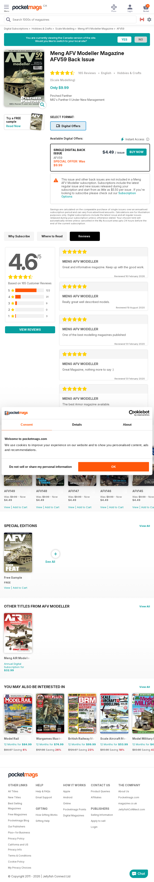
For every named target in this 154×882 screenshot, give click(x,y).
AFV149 (9, 491)
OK (113, 466)
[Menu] (6, 7)
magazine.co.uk (127, 803)
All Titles (13, 791)
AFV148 (41, 491)
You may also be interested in (34, 687)
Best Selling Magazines (15, 806)
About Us (123, 791)
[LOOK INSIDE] (24, 105)
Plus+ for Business (19, 832)
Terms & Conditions (19, 855)
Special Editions (20, 526)
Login (94, 826)
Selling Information (102, 814)
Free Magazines (17, 814)
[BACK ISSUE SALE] (18, 484)
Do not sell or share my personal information (40, 466)
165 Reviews (87, 73)
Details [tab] (77, 424)
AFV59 (120, 28)
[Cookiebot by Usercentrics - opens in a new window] (131, 413)
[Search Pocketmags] (8, 20)
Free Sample (13, 577)
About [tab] (127, 424)
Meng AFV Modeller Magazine (95, 28)
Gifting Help (43, 820)
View (7, 507)
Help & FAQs (43, 791)
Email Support (44, 797)
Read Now (13, 126)
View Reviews (30, 329)
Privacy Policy (16, 838)
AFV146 (105, 491)
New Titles (14, 797)
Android (67, 797)
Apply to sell (98, 820)
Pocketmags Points (74, 809)
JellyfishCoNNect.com (130, 809)
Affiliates (96, 797)
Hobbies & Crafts (42, 28)
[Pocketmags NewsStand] (26, 8)
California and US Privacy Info (18, 847)
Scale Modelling (64, 28)
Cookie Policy (16, 861)
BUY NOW (137, 152)
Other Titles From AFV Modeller (36, 606)
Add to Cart (20, 507)
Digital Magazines (73, 815)
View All (144, 525)
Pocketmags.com (128, 797)
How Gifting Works (47, 814)
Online (67, 803)
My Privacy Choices (19, 867)
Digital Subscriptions (16, 28)
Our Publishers (16, 826)
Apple (66, 791)
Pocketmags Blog (18, 820)
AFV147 (73, 491)
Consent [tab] (27, 424)
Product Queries (100, 791)
